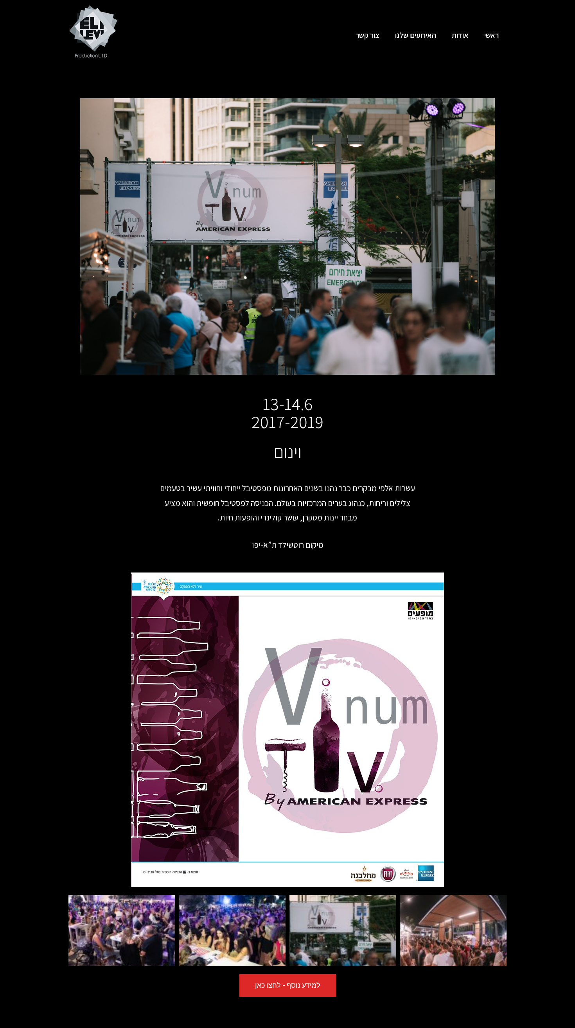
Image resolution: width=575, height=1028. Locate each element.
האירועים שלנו (415, 35)
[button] (287, 985)
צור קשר (367, 35)
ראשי (491, 35)
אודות (460, 35)
